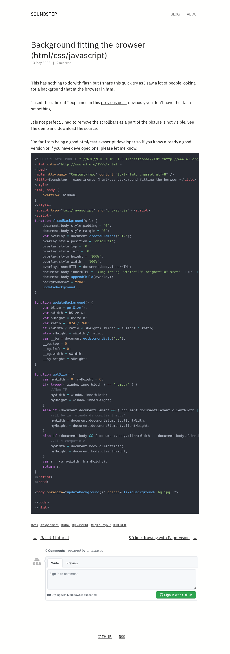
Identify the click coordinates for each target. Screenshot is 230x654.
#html (65, 525)
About (193, 14)
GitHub (105, 636)
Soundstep (44, 14)
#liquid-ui (119, 525)
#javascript (80, 525)
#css (34, 525)
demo (43, 128)
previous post (113, 102)
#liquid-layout (101, 525)
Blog (175, 14)
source (90, 128)
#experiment (49, 525)
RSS (122, 636)
